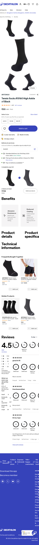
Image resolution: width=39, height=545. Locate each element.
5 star (33, 337)
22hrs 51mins (17, 155)
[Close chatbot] (22, 531)
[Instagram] (18, 481)
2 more (32, 88)
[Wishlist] (33, 4)
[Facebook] (2, 481)
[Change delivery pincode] (35, 149)
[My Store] (25, 4)
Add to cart (15, 289)
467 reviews (18, 105)
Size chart (34, 114)
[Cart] (37, 4)
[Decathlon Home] (9, 4)
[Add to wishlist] (5, 129)
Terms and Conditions (7, 535)
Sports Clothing (5, 17)
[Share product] (37, 95)
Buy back (37, 517)
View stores (9, 160)
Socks (16, 17)
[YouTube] (13, 481)
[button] (4, 10)
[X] (8, 481)
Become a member (9, 475)
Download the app (8, 471)
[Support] (29, 4)
